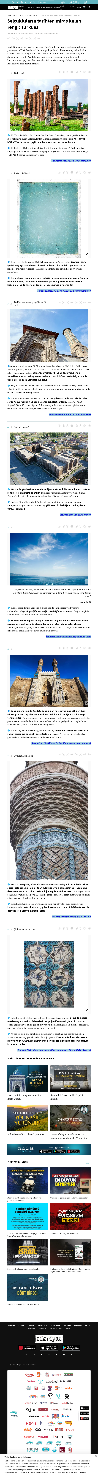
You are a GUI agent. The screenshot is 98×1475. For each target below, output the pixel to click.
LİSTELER (58, 8)
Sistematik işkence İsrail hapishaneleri (24, 1269)
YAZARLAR (41, 8)
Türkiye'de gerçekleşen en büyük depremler (69, 1198)
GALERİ (53, 8)
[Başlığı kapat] (96, 1456)
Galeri (21, 15)
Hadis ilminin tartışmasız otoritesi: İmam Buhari (26, 1096)
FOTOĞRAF (78, 1328)
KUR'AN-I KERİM (29, 8)
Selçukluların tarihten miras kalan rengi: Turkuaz (63, 15)
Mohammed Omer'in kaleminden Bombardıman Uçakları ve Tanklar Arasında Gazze (69, 1272)
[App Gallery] (73, 1151)
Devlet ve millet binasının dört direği (23, 1307)
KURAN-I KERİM (55, 1328)
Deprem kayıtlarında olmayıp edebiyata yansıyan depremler (24, 1199)
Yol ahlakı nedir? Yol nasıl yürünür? (26, 1134)
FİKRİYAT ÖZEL (73, 8)
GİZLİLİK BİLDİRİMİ (56, 1331)
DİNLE (79, 8)
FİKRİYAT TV (65, 8)
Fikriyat (18, 1367)
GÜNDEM (21, 1328)
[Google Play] (59, 1151)
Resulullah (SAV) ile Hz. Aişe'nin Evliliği (67, 1096)
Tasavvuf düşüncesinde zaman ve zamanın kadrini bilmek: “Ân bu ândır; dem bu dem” (68, 1136)
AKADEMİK (47, 8)
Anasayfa (11, 15)
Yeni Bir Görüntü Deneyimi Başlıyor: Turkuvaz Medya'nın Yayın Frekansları (26, 1234)
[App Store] (45, 1151)
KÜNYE (67, 1331)
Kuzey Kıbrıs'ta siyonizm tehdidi (64, 1233)
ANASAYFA (11, 1328)
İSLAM (36, 8)
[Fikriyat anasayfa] (26, 1150)
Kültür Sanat (33, 15)
